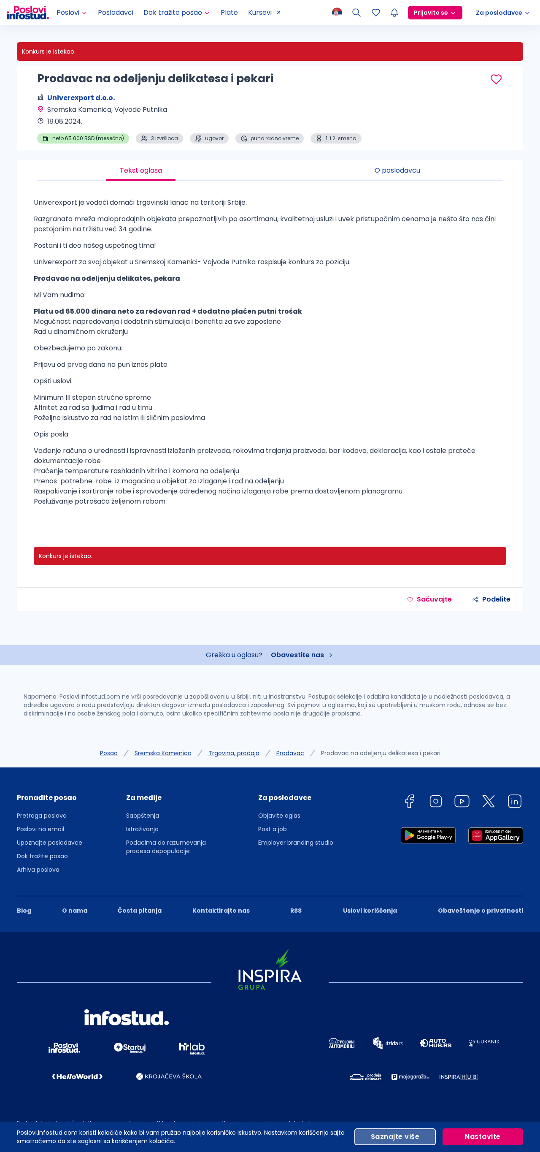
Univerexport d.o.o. (81, 98)
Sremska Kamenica (163, 753)
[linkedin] (514, 803)
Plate (229, 12)
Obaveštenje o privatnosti (480, 910)
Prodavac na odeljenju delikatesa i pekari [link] (380, 753)
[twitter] (488, 803)
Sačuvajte (434, 599)
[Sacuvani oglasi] (376, 12)
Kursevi (260, 12)
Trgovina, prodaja (233, 753)
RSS (296, 910)
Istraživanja (142, 829)
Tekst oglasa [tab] (141, 170)
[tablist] (270, 170)
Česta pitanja (140, 910)
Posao (109, 753)
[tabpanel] (270, 355)
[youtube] (462, 803)
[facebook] (409, 803)
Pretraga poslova (42, 815)
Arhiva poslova (38, 869)
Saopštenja (142, 815)
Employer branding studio (295, 842)
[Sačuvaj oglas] (496, 79)
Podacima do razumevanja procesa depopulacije (166, 846)
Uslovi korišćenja (370, 910)
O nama (74, 910)
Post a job (272, 829)
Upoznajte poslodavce (49, 842)
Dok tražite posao (42, 856)
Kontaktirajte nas (221, 910)
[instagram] (435, 803)
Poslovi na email (40, 829)
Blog (24, 910)
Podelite (496, 599)
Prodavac (290, 753)
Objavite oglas (279, 815)
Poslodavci (115, 12)
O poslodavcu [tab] (397, 170)
